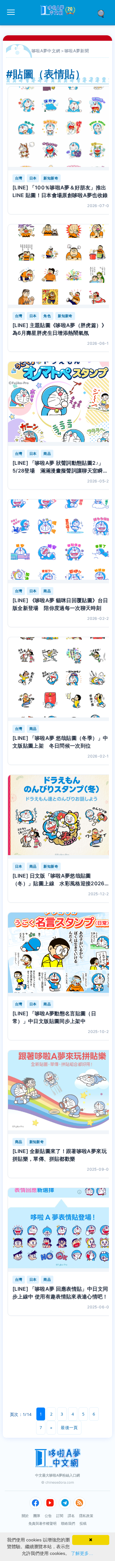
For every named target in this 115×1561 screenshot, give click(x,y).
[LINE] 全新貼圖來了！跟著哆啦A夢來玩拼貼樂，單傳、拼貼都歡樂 (59, 1155)
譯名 (71, 1515)
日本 (33, 178)
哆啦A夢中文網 (46, 50)
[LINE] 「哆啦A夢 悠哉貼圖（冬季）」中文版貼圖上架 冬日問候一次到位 (60, 742)
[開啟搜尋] (103, 13)
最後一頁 (69, 1427)
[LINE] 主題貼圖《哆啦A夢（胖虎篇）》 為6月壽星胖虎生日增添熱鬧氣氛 (59, 329)
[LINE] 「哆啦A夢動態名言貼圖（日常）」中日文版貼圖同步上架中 (54, 1017)
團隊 (36, 1515)
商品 (47, 453)
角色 (47, 316)
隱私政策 (86, 1515)
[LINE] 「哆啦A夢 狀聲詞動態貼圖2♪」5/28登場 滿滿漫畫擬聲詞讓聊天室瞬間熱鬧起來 (60, 467)
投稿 (83, 1523)
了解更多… (82, 1553)
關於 (25, 1515)
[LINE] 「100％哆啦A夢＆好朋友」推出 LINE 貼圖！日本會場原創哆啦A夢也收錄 (60, 191)
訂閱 (59, 1515)
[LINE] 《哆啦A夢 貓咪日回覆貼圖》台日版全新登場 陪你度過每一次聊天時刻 (60, 604)
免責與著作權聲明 (42, 1523)
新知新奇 (50, 178)
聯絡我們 (68, 1523)
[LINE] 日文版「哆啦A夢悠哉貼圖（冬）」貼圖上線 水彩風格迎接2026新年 (61, 879)
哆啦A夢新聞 (77, 50)
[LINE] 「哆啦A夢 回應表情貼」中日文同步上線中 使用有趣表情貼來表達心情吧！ (60, 1293)
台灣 (18, 178)
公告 (48, 1515)
